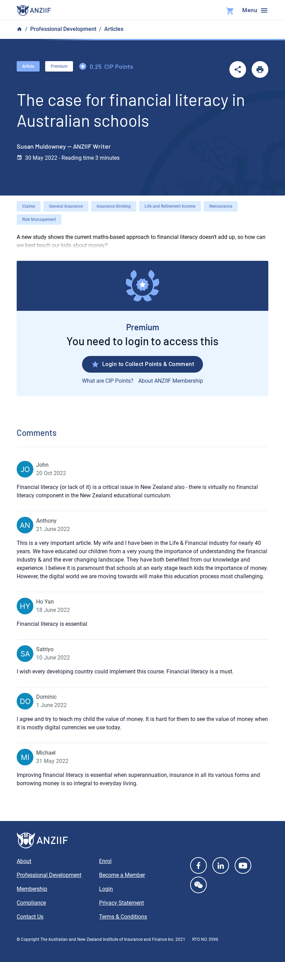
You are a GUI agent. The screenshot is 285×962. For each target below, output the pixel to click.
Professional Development (63, 29)
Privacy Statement (121, 902)
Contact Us (30, 916)
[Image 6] (34, 10)
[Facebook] (198, 865)
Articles (113, 29)
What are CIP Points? (107, 381)
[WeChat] (198, 885)
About (24, 861)
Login (106, 889)
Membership (32, 889)
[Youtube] (243, 865)
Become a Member (122, 875)
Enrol (105, 861)
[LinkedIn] (220, 865)
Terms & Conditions (123, 916)
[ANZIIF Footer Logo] (142, 840)
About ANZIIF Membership (170, 381)
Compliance (31, 902)
